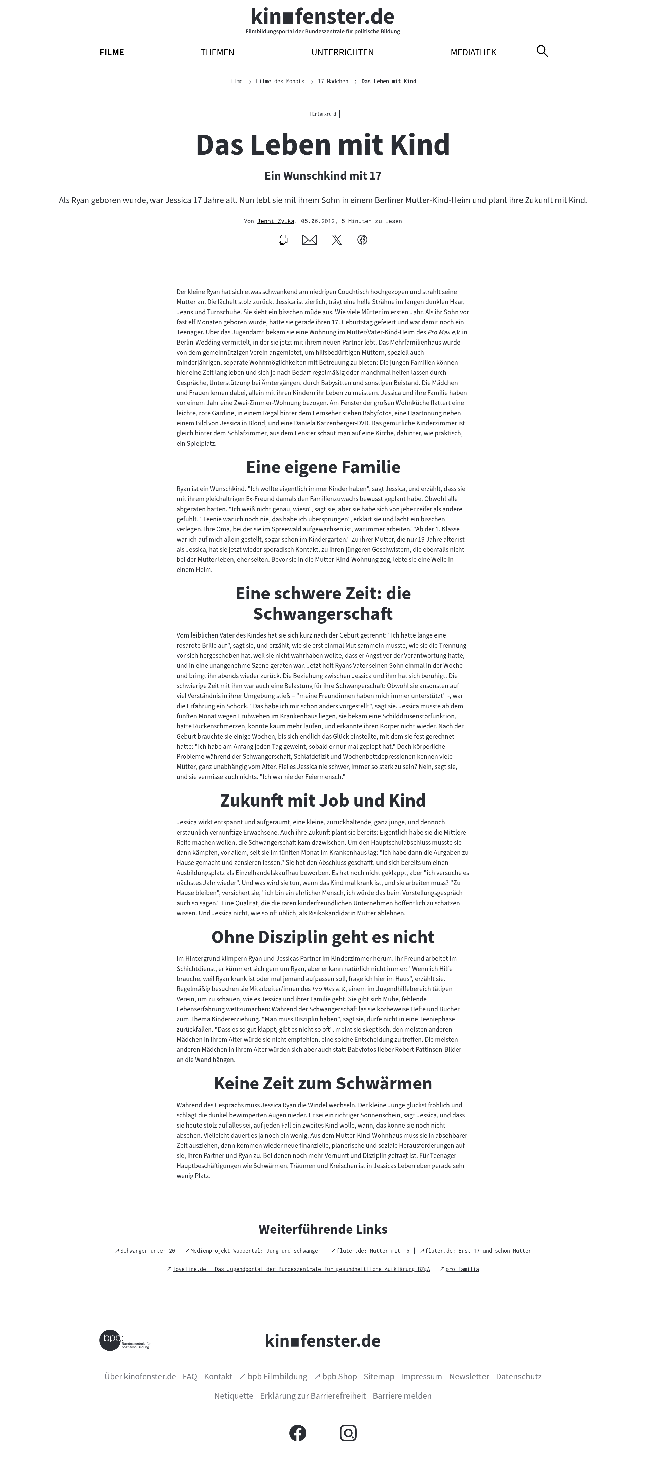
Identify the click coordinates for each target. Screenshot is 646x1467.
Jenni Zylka (275, 221)
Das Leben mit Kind (389, 81)
